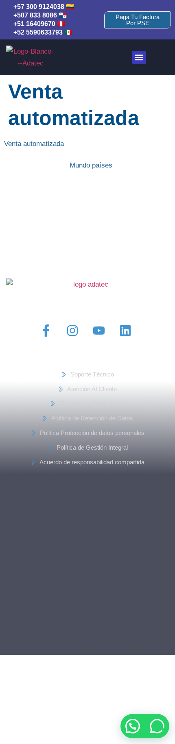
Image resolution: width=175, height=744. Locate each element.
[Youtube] (99, 330)
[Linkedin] (125, 330)
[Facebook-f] (46, 330)
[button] (139, 57)
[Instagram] (72, 330)
